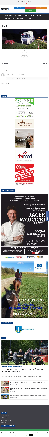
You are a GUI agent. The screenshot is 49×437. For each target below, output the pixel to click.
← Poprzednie (4, 63)
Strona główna (9, 15)
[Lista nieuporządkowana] (16, 78)
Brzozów (19, 8)
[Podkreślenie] (10, 78)
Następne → (45, 63)
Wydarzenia (20, 18)
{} (22, 78)
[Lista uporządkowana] (14, 78)
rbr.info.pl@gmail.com (6, 420)
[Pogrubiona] (7, 78)
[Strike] (12, 78)
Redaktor (12, 374)
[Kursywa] (9, 78)
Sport (13, 18)
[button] (21, 15)
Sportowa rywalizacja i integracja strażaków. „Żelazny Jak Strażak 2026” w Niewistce (22, 370)
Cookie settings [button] (24, 434)
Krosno (30, 8)
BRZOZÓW (10, 366)
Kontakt (31, 18)
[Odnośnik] (21, 78)
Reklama (26, 15)
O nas (26, 18)
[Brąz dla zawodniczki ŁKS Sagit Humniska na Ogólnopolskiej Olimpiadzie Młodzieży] (5, 396)
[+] (24, 78)
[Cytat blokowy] (18, 78)
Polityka (33, 15)
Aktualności (18, 15)
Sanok (41, 8)
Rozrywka (7, 18)
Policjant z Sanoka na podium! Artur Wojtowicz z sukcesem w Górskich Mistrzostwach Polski (28, 389)
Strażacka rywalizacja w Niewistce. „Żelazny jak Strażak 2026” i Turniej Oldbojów (27, 382)
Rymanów (30, 10)
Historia (39, 15)
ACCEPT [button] (31, 434)
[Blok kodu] (19, 78)
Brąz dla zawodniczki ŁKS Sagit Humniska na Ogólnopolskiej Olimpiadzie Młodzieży (28, 395)
